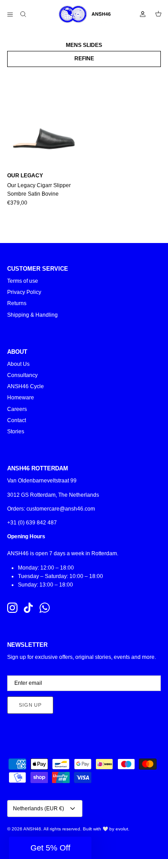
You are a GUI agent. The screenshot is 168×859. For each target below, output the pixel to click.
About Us (18, 364)
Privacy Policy (24, 292)
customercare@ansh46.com (60, 509)
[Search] (29, 14)
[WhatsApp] (44, 608)
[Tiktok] (28, 608)
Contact (16, 420)
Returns (16, 303)
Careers (17, 409)
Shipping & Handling (32, 315)
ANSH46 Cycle (25, 386)
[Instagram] (12, 608)
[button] (50, 848)
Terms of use (22, 281)
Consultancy (22, 375)
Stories (15, 431)
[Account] (138, 14)
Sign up (30, 705)
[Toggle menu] (10, 14)
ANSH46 (32, 828)
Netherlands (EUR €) (38, 808)
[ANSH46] (84, 14)
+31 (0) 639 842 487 (32, 523)
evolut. (122, 828)
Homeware (20, 397)
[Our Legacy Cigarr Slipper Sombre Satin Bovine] (44, 117)
